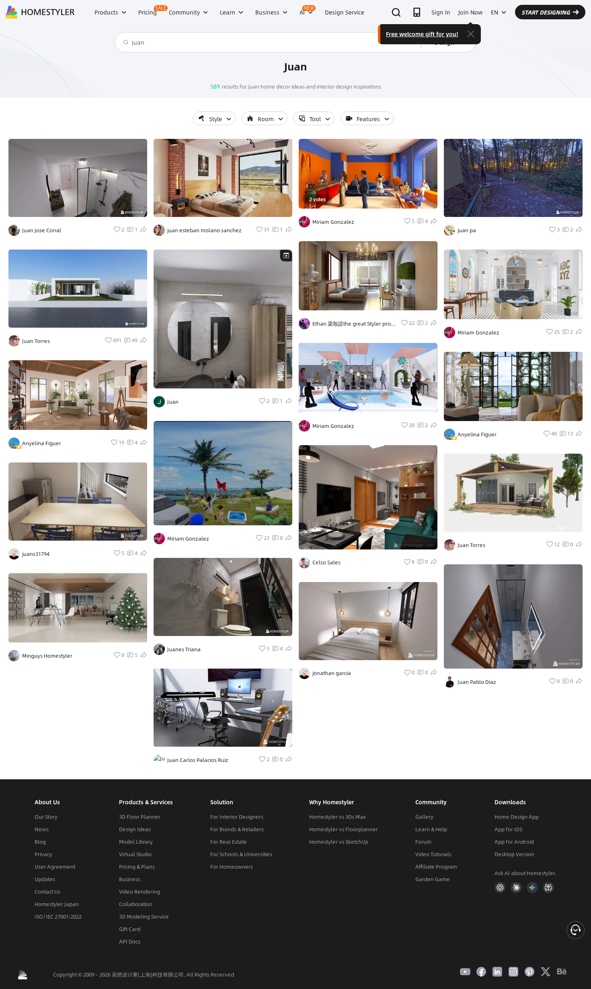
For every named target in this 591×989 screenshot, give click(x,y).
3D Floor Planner (139, 817)
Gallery (424, 817)
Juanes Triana (184, 649)
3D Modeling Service (144, 917)
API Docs (129, 941)
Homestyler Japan (57, 904)
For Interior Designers (236, 817)
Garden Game (432, 879)
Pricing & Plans (137, 867)
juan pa (467, 230)
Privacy (43, 854)
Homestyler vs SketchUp (338, 842)
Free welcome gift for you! (422, 34)
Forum (423, 842)
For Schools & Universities (241, 854)
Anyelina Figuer (41, 443)
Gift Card (129, 929)
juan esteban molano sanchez (204, 230)
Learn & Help (431, 829)
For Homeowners (231, 867)
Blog (40, 842)
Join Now (470, 12)
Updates (45, 879)
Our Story (46, 817)
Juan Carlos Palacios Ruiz (197, 760)
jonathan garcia (331, 673)
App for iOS (508, 829)
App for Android (514, 842)
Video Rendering (139, 892)
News (42, 829)
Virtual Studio (135, 854)
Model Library (136, 842)
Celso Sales (326, 562)
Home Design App (517, 817)
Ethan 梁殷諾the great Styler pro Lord (351, 324)
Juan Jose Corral (41, 230)
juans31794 (35, 554)
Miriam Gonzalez (188, 539)
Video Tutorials (433, 854)
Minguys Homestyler (47, 656)
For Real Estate (228, 842)
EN (494, 12)
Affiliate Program (436, 867)
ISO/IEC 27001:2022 (58, 917)
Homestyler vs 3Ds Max (337, 817)
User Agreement (55, 867)
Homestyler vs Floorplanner (343, 829)
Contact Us (47, 892)
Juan (173, 402)
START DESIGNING (545, 12)
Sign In (440, 12)
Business (129, 879)
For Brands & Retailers (237, 829)
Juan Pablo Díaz (477, 682)
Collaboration (135, 904)
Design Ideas (135, 829)
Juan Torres (36, 341)
